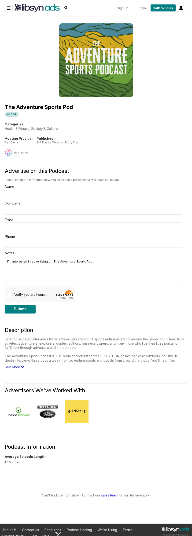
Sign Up (123, 8)
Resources (52, 530)
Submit (20, 309)
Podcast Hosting (79, 530)
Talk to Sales (163, 8)
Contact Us (30, 530)
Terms (127, 530)
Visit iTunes (21, 152)
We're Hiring (107, 530)
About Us (9, 530)
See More (13, 367)
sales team (109, 495)
